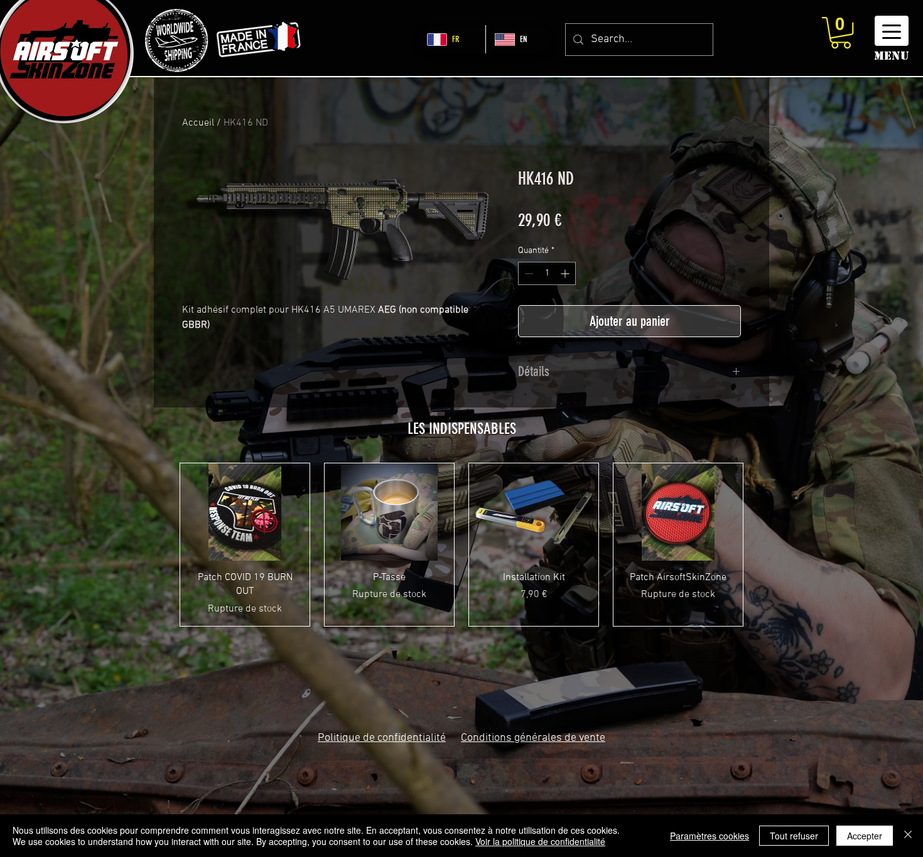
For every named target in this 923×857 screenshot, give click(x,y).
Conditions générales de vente (533, 738)
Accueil (198, 123)
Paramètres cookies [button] (709, 835)
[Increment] (566, 273)
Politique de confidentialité (382, 738)
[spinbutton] (547, 273)
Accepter (864, 835)
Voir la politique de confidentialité (540, 841)
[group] (461, 544)
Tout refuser (794, 835)
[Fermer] (907, 835)
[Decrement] (528, 273)
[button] (841, 32)
